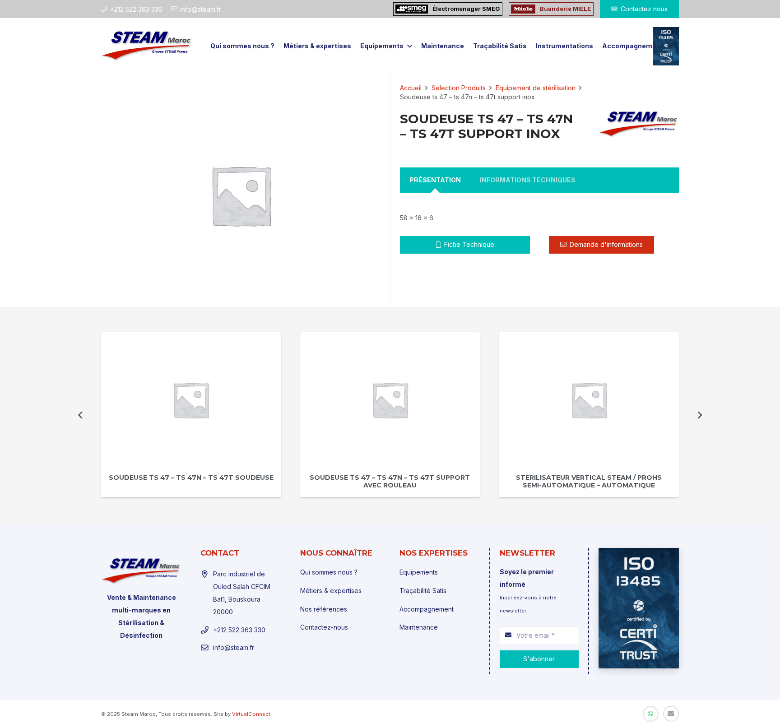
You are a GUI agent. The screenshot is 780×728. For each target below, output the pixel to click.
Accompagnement (426, 609)
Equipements (418, 572)
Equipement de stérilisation (536, 88)
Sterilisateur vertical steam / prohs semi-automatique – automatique (589, 481)
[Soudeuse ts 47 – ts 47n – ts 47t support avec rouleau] (390, 400)
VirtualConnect (251, 714)
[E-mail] (671, 714)
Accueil (411, 88)
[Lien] (147, 46)
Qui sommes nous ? (329, 572)
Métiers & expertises (331, 590)
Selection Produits (459, 88)
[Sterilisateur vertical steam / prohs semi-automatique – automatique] (589, 400)
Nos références (323, 609)
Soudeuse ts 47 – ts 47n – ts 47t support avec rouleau (390, 481)
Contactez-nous (324, 627)
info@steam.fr (233, 647)
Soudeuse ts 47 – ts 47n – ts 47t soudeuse (191, 477)
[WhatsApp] (651, 714)
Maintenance (418, 627)
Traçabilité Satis (422, 590)
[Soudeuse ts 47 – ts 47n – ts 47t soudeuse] (191, 400)
